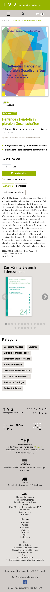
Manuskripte (25, 545)
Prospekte (25, 527)
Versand (38, 447)
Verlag (25, 525)
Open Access (25, 512)
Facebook (25, 532)
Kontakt (25, 522)
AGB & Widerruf (38, 571)
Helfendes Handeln (13, 365)
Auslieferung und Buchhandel (25, 548)
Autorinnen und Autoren (25, 502)
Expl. (14, 167)
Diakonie (33, 347)
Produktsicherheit (25, 558)
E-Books (25, 515)
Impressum (10, 571)
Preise (25, 555)
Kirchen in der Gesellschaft (16, 376)
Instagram (25, 537)
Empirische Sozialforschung (17, 359)
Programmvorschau (25, 500)
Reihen (25, 505)
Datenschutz (23, 571)
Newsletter (25, 530)
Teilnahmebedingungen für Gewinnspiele (25, 560)
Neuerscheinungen (25, 497)
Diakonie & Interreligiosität (16, 353)
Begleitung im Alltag (13, 347)
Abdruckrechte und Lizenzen (25, 550)
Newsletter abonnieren (26, 577)
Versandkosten (25, 552)
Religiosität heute (12, 388)
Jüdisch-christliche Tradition (17, 371)
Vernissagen (25, 510)
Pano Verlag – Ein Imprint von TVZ (25, 507)
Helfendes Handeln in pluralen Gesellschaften (26, 20)
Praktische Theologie (14, 382)
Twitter (25, 535)
